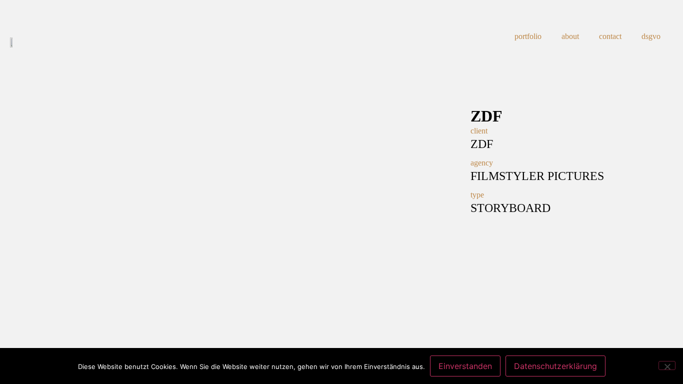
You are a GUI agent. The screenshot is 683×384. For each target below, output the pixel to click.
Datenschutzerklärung (555, 366)
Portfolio (528, 36)
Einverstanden (465, 366)
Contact (610, 36)
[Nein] (667, 365)
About (570, 36)
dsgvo (651, 36)
